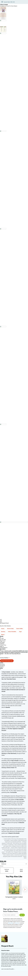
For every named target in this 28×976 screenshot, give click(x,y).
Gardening (2, 665)
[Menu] (2, 1)
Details (1, 636)
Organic (2, 667)
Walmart (2, 634)
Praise (1, 668)
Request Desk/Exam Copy (7, 660)
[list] (14, 570)
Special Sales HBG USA (9, 2)
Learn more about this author (7, 969)
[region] (14, 889)
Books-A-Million (19, 628)
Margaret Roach (5, 623)
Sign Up (22, 915)
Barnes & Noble (10, 628)
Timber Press (3, 645)
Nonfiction (2, 664)
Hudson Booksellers (12, 631)
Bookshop (3, 631)
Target (20, 631)
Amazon (2, 628)
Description (2, 649)
